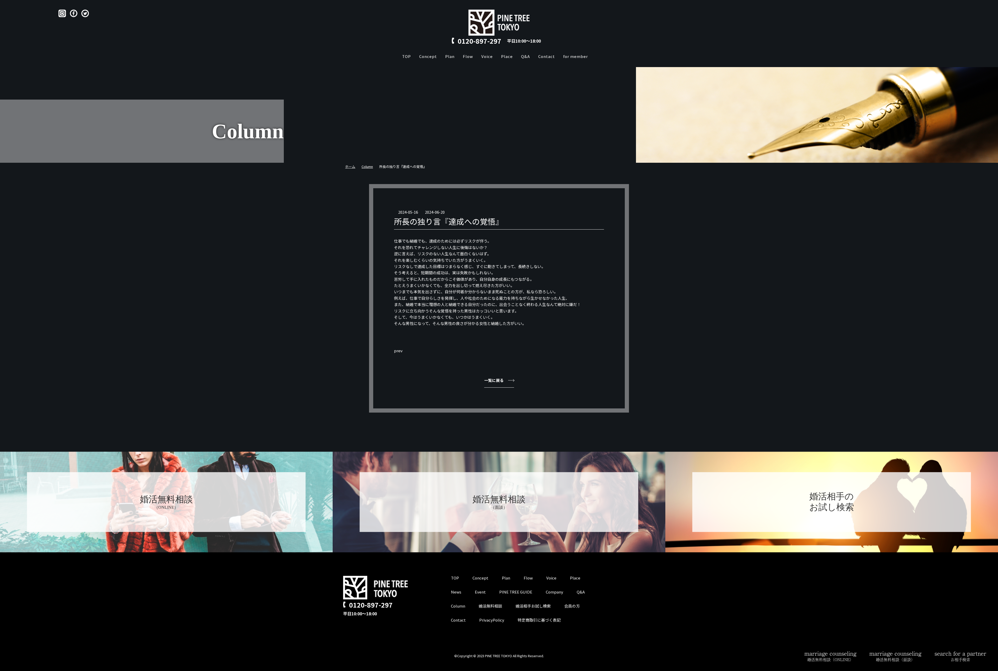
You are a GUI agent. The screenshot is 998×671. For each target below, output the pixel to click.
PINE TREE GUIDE (515, 592)
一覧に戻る (494, 380)
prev (398, 350)
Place (507, 56)
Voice (487, 56)
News (456, 592)
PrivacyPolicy (491, 620)
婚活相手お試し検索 (533, 606)
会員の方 (572, 606)
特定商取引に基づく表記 (539, 620)
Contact (546, 56)
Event (480, 592)
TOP (406, 56)
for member (575, 56)
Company (554, 592)
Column (458, 606)
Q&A (525, 56)
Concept (428, 56)
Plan (450, 56)
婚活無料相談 (490, 606)
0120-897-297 (479, 40)
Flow (468, 56)
